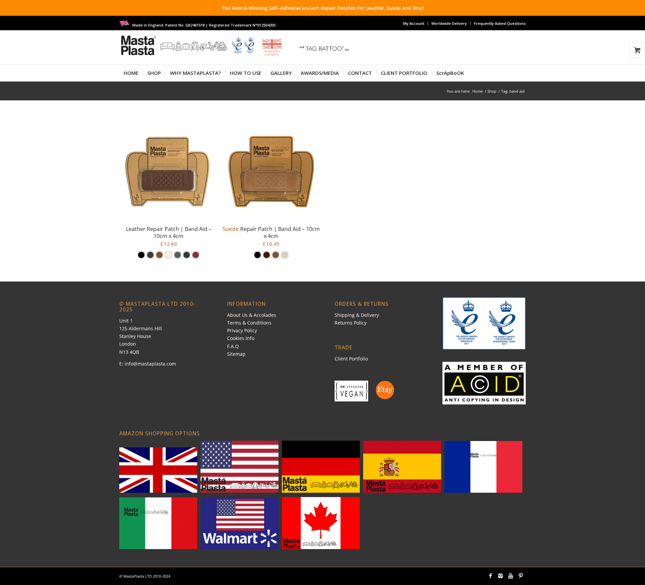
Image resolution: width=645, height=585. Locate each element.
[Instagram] (501, 576)
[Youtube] (511, 576)
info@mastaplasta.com (150, 363)
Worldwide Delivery (449, 23)
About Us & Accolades (251, 315)
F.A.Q (233, 346)
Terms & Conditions (249, 323)
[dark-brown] (150, 255)
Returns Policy (351, 323)
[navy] (186, 255)
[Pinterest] (521, 576)
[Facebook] (490, 576)
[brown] (266, 255)
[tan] (159, 255)
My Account (413, 23)
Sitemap (236, 354)
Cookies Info (240, 338)
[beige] (285, 255)
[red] (196, 255)
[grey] (177, 255)
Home (477, 91)
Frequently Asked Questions (500, 23)
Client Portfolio (351, 358)
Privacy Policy (242, 330)
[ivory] (168, 255)
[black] (141, 255)
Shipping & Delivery (357, 315)
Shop (492, 91)
